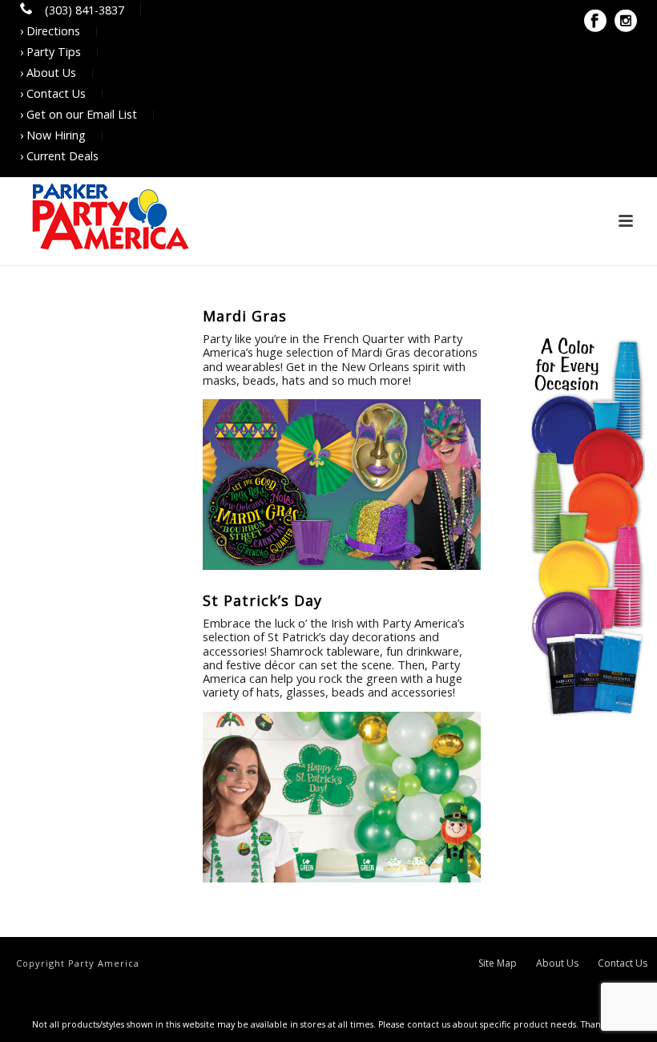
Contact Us (622, 963)
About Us (557, 963)
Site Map (497, 963)
